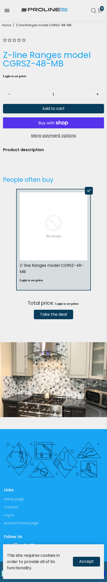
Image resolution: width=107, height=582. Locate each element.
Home (6, 25)
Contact (11, 507)
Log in (9, 515)
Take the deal (53, 314)
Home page (14, 499)
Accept (86, 561)
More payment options (53, 135)
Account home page (21, 523)
